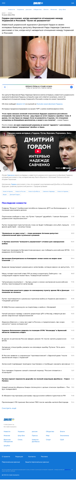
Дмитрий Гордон (15, 194)
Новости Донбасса (34, 191)
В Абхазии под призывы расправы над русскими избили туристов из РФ (34, 396)
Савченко (11, 175)
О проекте (6, 456)
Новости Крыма (8, 191)
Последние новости (14, 203)
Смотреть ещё (9, 408)
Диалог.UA (21, 104)
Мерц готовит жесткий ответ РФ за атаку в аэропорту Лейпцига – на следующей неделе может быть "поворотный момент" (31, 274)
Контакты (32, 456)
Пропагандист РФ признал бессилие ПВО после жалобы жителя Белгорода (35, 402)
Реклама (44, 456)
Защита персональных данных (37, 462)
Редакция (19, 456)
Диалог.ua (68, 469)
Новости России (20, 191)
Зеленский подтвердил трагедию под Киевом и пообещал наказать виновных (36, 364)
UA (72, 3)
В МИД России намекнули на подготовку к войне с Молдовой (29, 307)
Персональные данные (11, 462)
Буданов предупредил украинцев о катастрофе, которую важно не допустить (36, 267)
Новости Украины (62, 191)
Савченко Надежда (49, 191)
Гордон (14, 184)
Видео (5, 194)
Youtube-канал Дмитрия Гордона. (50, 104)
